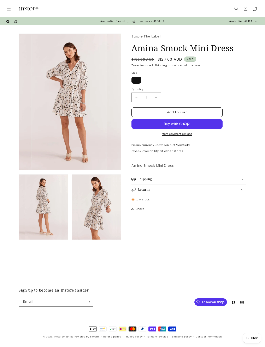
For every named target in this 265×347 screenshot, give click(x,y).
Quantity (137, 89)
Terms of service (157, 336)
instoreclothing (64, 336)
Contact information (209, 336)
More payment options (177, 133)
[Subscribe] (88, 302)
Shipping (160, 65)
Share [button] (140, 209)
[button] (8, 8)
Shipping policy (182, 336)
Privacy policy (134, 336)
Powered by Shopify (87, 336)
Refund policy (112, 336)
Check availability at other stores (157, 151)
